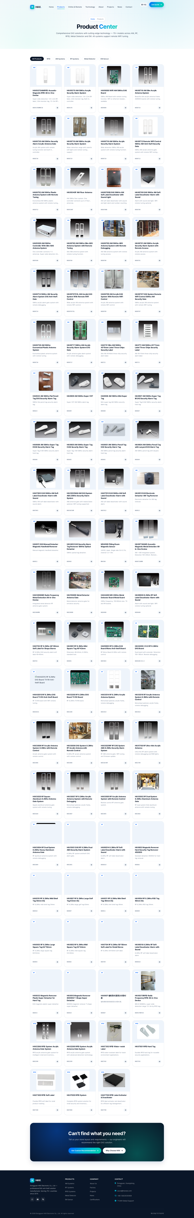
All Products (37, 59)
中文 (144, 5)
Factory (93, 1187)
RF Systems (74, 59)
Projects (110, 7)
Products (61, 7)
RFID (48, 59)
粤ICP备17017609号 (157, 1213)
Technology (90, 7)
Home (51, 7)
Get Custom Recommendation (83, 1150)
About (101, 7)
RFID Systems (70, 1191)
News (120, 7)
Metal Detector (89, 59)
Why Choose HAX (113, 1150)
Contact (129, 7)
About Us (93, 1183)
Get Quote (155, 5)
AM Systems (60, 59)
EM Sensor (105, 59)
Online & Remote (75, 7)
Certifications (95, 1199)
